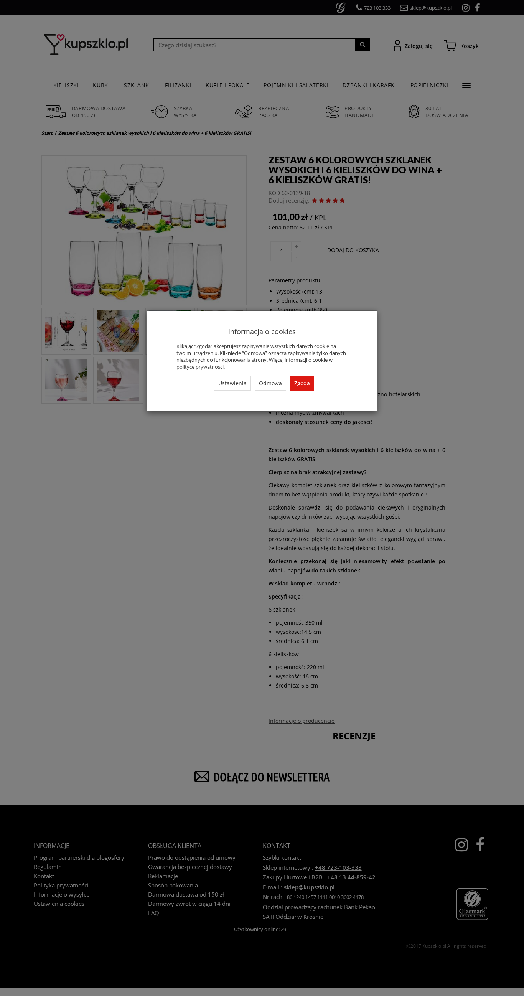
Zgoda (302, 383)
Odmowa (270, 383)
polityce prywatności (200, 366)
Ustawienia (232, 383)
